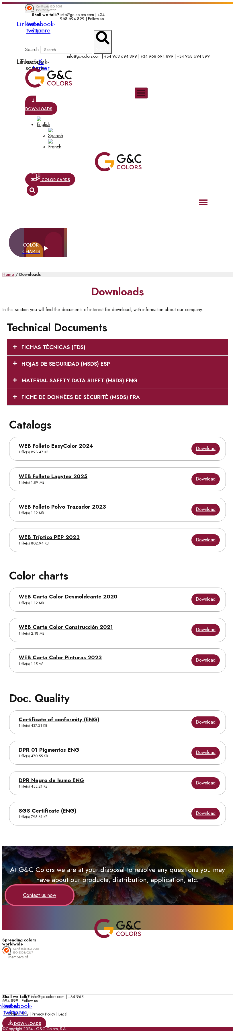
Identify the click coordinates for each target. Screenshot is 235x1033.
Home (8, 274)
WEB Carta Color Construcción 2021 (66, 627)
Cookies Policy (16, 1014)
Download (206, 448)
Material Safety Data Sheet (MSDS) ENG (79, 380)
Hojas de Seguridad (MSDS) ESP (65, 364)
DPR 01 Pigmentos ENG (49, 750)
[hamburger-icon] (141, 93)
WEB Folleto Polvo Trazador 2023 (62, 507)
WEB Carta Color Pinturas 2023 (60, 657)
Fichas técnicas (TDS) (53, 347)
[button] (117, 347)
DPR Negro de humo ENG (51, 780)
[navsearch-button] (32, 190)
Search (32, 49)
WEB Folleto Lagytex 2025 (53, 476)
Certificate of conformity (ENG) (59, 719)
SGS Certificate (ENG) (47, 811)
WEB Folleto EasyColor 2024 (56, 446)
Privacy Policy (43, 1014)
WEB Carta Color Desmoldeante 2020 (68, 596)
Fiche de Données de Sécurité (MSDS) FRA (80, 397)
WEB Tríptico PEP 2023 (49, 537)
